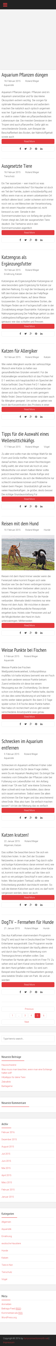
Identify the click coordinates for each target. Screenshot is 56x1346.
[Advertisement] (28, 40)
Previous (29, 1009)
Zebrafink (6, 1082)
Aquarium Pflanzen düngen (25, 74)
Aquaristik (9, 85)
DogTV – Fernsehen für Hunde (28, 922)
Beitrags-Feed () (11, 1308)
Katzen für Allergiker (19, 350)
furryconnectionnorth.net (36, 1338)
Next (27, 1022)
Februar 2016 (8, 1132)
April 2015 (6, 1175)
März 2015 (7, 1182)
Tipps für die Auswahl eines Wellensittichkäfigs (25, 437)
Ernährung (9, 274)
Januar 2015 (8, 1197)
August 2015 (8, 1146)
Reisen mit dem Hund (20, 523)
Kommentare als (12, 1313)
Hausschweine (9, 1065)
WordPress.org (9, 1317)
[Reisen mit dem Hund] (28, 552)
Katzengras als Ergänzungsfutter (17, 260)
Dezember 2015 (9, 1139)
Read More (29, 141)
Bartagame (7, 1086)
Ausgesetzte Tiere (17, 166)
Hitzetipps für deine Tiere (13, 1077)
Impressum (8, 1342)
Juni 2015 (6, 1161)
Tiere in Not (7, 1265)
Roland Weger (32, 81)
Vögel (46, 447)
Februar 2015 (8, 1189)
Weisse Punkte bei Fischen (24, 650)
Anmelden (6, 1304)
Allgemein (9, 845)
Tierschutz (9, 176)
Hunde (47, 530)
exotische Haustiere (11, 1243)
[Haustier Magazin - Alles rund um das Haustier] (28, 4)
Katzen (18, 274)
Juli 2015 (6, 1154)
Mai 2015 (6, 1168)
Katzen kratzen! (15, 835)
